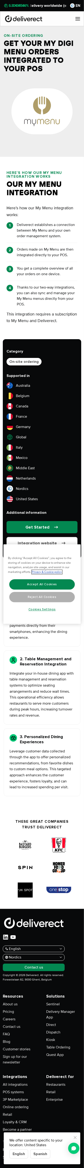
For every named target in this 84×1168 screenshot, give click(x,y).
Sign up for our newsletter (15, 1059)
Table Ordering (58, 1047)
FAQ (6, 1034)
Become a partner (17, 1129)
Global (21, 437)
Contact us (11, 1026)
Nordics (22, 488)
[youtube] (13, 937)
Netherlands (26, 478)
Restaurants (55, 1084)
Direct (51, 1024)
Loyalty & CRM (15, 1122)
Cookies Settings (42, 609)
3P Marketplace (15, 1099)
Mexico (22, 457)
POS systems (13, 1092)
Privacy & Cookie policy (47, 572)
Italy (19, 447)
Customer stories (16, 1049)
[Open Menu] (77, 18)
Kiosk (50, 1039)
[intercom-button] (73, 1148)
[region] (41, 584)
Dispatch (53, 1032)
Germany (23, 426)
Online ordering (15, 1107)
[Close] (75, 1137)
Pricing (8, 1011)
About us (10, 1004)
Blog (6, 1041)
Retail (7, 1114)
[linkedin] (5, 937)
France (21, 416)
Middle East (25, 468)
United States (27, 499)
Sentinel (53, 1004)
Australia (23, 385)
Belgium (22, 396)
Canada (22, 406)
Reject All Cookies (42, 597)
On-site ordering (24, 361)
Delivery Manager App (60, 1014)
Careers (9, 1019)
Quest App (55, 1054)
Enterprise (54, 1099)
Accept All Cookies (42, 584)
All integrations (15, 1084)
